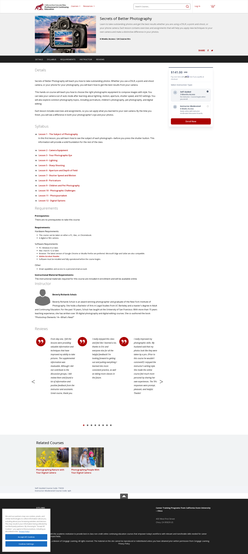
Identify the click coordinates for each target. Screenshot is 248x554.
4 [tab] (95, 425)
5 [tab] (99, 425)
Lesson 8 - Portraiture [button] (50, 180)
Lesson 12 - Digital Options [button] (52, 200)
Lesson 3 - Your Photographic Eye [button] (55, 155)
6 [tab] (103, 425)
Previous (33, 381)
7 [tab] (107, 425)
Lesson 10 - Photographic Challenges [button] (57, 190)
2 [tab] (87, 425)
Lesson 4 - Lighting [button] (48, 160)
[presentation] (76, 6)
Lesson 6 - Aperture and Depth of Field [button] (58, 170)
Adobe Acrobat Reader (49, 256)
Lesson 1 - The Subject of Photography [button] (58, 134)
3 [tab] (91, 425)
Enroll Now (191, 121)
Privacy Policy (124, 543)
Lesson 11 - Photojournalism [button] (53, 195)
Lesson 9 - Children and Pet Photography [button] (59, 185)
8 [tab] (111, 425)
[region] (26, 530)
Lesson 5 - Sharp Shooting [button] (52, 165)
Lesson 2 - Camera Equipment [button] (53, 150)
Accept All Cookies (26, 537)
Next (161, 381)
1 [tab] (83, 425)
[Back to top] (124, 496)
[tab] (95, 134)
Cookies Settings (26, 544)
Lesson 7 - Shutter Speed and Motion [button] (57, 175)
